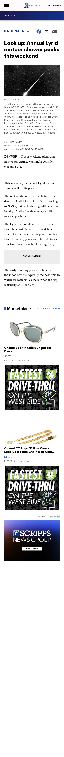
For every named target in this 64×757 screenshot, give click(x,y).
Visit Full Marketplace (48, 308)
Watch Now (53, 5)
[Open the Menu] (6, 5)
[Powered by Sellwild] (54, 516)
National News (18, 31)
